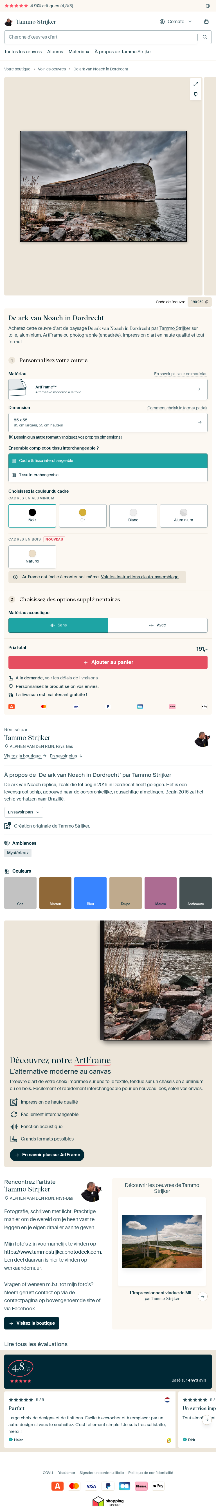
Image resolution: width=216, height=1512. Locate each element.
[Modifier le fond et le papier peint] (196, 94)
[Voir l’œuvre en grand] (196, 84)
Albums (55, 52)
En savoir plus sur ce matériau (181, 373)
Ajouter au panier (112, 662)
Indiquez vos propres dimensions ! (68, 437)
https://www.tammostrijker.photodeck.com (52, 1251)
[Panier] (206, 21)
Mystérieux (18, 852)
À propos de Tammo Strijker (123, 52)
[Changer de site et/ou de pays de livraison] (208, 6)
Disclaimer (66, 1472)
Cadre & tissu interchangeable (46, 460)
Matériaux (79, 52)
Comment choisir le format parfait (177, 407)
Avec (161, 625)
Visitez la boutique (23, 756)
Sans (62, 625)
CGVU (48, 1472)
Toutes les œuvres (23, 52)
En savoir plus (64, 756)
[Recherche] (204, 37)
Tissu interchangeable (38, 474)
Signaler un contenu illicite (102, 1472)
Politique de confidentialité (150, 1472)
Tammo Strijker (36, 21)
